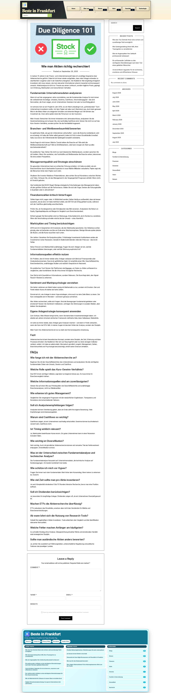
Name (33, 595)
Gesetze (115, 166)
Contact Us (36, 641)
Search (114, 23)
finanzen (68, 268)
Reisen (100, 8)
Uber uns (86, 8)
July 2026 (115, 97)
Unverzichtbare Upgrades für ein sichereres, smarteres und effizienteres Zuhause (42, 669)
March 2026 (116, 115)
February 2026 (117, 120)
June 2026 (115, 102)
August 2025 (116, 137)
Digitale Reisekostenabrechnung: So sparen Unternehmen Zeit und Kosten (43, 682)
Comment (35, 567)
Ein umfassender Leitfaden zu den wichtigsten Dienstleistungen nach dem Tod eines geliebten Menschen (127, 63)
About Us (28, 641)
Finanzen (115, 161)
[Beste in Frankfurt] (24, 4)
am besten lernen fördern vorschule (77, 653)
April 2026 (115, 111)
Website (34, 604)
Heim (114, 8)
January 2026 (116, 124)
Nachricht (112, 687)
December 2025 (118, 129)
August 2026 (116, 93)
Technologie (142, 8)
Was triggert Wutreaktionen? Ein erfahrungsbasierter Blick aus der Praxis (84, 665)
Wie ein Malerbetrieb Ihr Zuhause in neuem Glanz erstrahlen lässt (43, 678)
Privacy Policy (46, 641)
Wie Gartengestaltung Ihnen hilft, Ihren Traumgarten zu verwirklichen (40, 655)
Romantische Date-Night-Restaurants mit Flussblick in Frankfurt (85, 657)
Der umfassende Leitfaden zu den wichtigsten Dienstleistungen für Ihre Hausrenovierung (44, 674)
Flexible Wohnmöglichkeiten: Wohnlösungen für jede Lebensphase (85, 650)
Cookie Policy (65, 641)
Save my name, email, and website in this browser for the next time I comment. (66, 612)
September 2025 (118, 133)
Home (73, 8)
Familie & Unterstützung (120, 157)
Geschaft (128, 8)
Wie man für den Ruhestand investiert (77, 661)
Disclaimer (56, 641)
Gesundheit (116, 170)
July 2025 (115, 142)
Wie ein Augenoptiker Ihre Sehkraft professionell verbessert (42, 660)
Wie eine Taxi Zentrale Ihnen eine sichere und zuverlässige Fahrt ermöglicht (43, 650)
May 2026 (115, 106)
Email (69, 595)
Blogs (114, 152)
